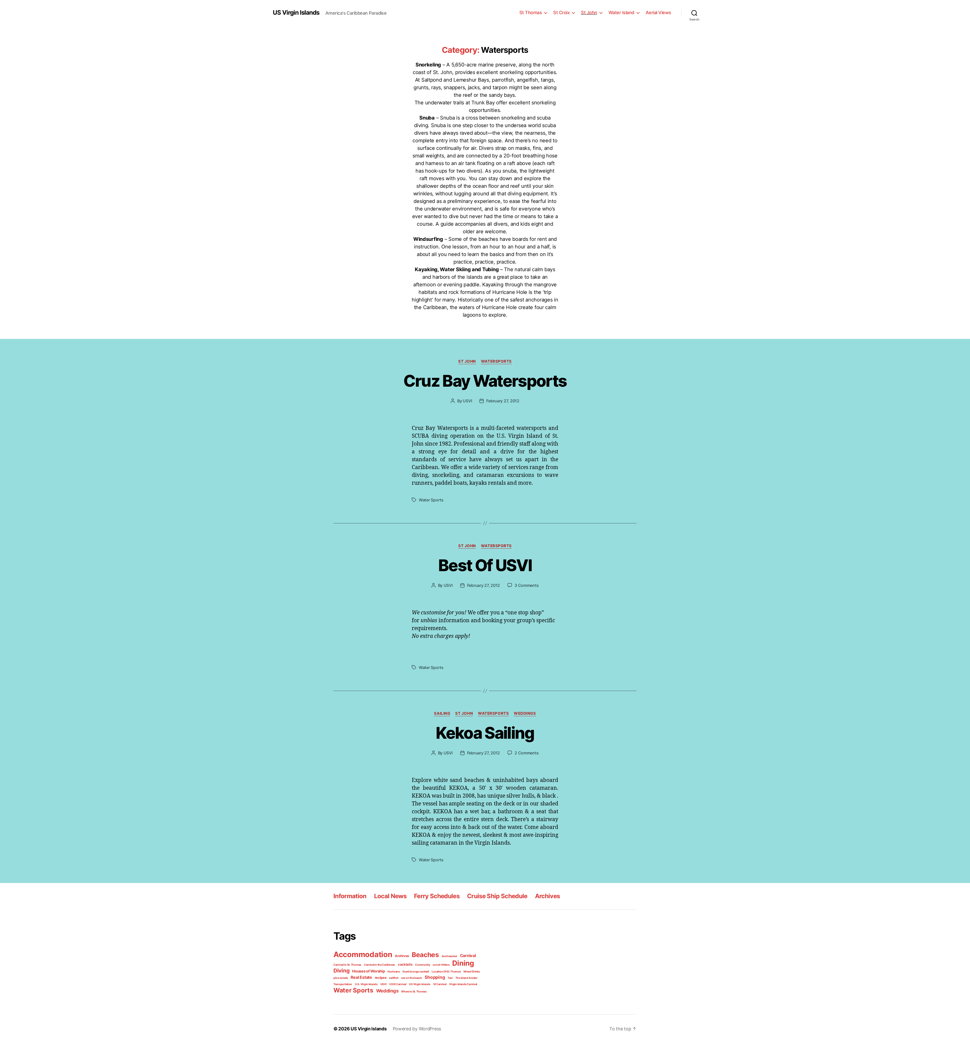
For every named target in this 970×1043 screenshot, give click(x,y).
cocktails (405, 964)
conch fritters (441, 964)
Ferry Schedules (436, 896)
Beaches (425, 955)
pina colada (340, 978)
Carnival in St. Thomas (347, 964)
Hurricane (393, 971)
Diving (341, 970)
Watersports (496, 361)
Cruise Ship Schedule (497, 896)
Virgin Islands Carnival (463, 984)
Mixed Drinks (472, 971)
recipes (380, 978)
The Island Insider (466, 978)
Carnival (468, 955)
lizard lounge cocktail (416, 971)
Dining (463, 963)
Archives (547, 896)
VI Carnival (440, 984)
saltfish (393, 978)
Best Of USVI (485, 565)
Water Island (621, 12)
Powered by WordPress (417, 1028)
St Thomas (530, 12)
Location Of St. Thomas (446, 971)
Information (350, 896)
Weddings (525, 713)
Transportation (342, 984)
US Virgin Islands (296, 13)
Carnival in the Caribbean (379, 964)
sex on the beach (411, 978)
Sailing (442, 713)
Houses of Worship (368, 971)
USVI (467, 400)
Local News (390, 896)
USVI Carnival (397, 984)
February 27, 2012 (502, 400)
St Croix (561, 12)
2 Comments (527, 752)
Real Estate (361, 977)
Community (422, 964)
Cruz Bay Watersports (485, 380)
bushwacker (449, 956)
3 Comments (527, 585)
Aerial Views (658, 12)
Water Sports (431, 499)
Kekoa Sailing (485, 733)
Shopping (435, 977)
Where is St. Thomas (414, 991)
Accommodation (362, 954)
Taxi (450, 978)
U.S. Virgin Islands (366, 984)
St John (589, 12)
